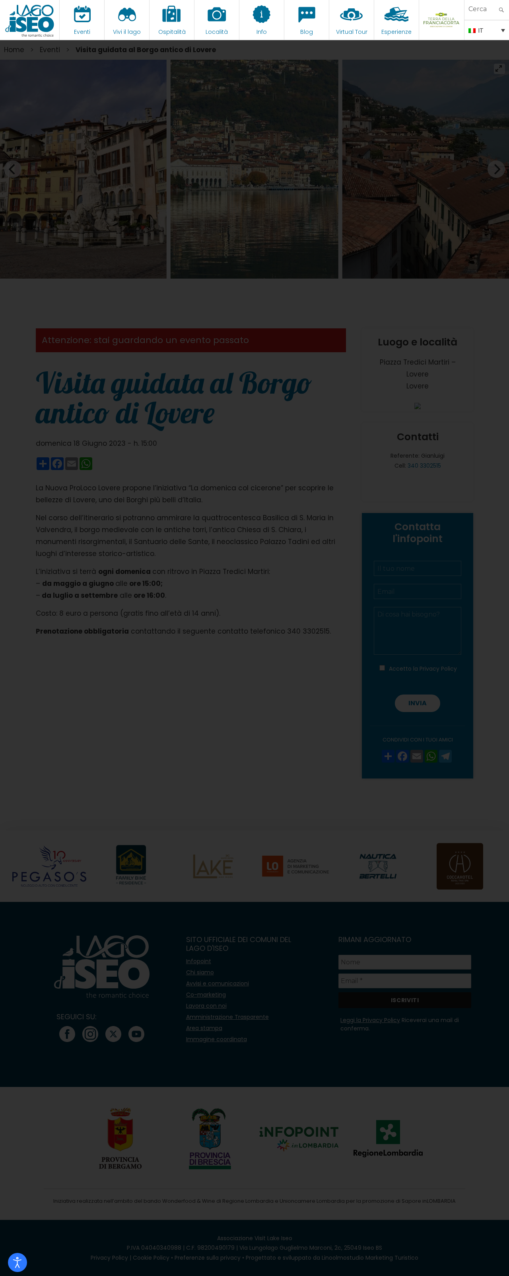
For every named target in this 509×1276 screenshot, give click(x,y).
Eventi (82, 32)
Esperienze (396, 32)
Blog (306, 32)
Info (261, 32)
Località (217, 32)
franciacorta (441, 32)
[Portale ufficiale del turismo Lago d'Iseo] (29, 20)
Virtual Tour (351, 32)
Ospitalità (172, 32)
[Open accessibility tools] (17, 1262)
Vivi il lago (127, 32)
